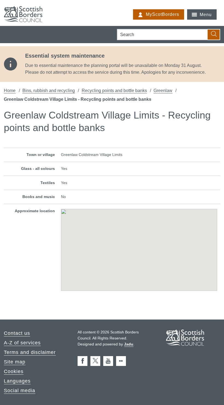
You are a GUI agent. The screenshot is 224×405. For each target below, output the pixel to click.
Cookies (13, 371)
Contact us (17, 333)
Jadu (128, 344)
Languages (17, 381)
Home (10, 90)
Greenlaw (163, 90)
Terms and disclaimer (30, 352)
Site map (14, 362)
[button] (139, 246)
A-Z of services (22, 342)
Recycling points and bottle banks (114, 90)
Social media (19, 390)
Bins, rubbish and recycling (48, 90)
